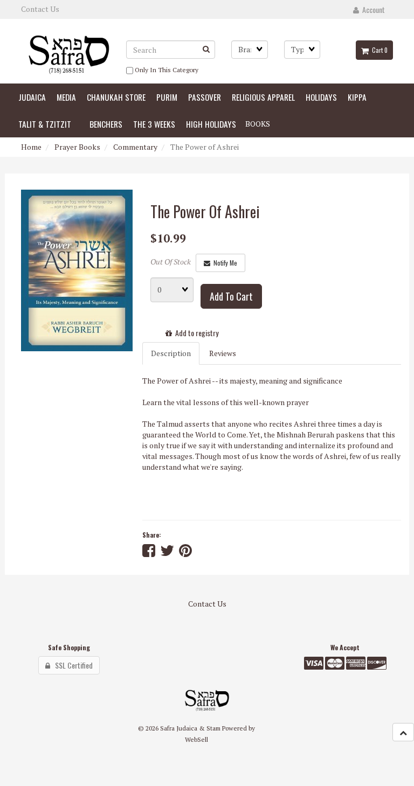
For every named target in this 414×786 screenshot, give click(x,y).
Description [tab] (171, 353)
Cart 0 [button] (378, 50)
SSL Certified (71, 665)
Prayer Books (77, 147)
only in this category (165, 70)
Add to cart (231, 296)
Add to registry (195, 332)
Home (31, 147)
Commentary (135, 147)
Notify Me (223, 262)
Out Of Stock (170, 261)
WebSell (196, 739)
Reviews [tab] (222, 353)
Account (372, 9)
